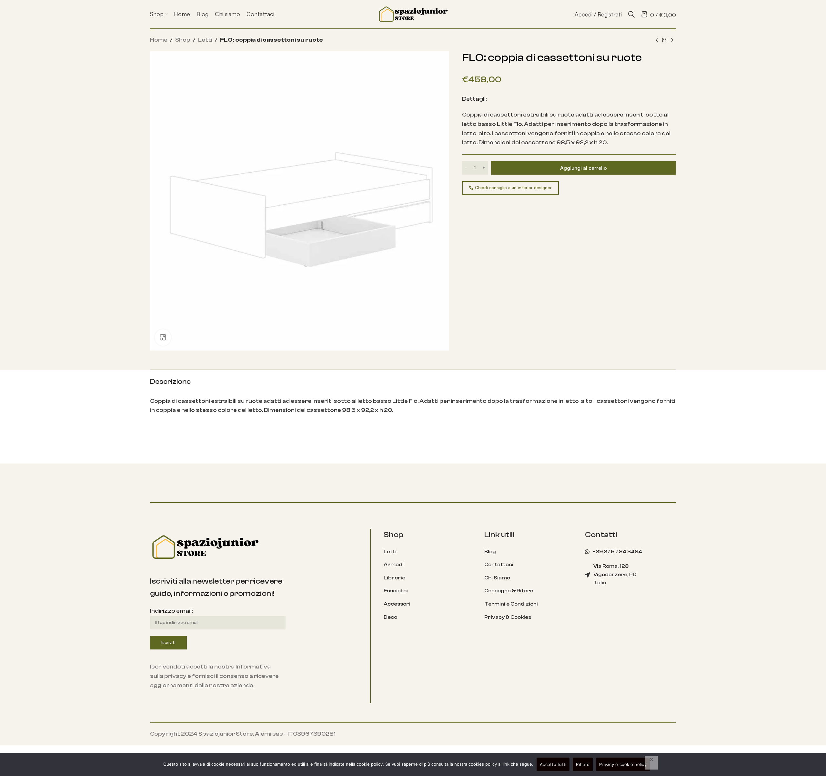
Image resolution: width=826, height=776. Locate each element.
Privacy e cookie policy (623, 764)
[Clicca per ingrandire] (163, 337)
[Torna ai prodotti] (664, 40)
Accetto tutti (553, 764)
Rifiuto (582, 764)
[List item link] (429, 552)
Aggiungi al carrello (583, 168)
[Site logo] (413, 13)
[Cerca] (631, 14)
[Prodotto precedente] (656, 40)
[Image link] (205, 546)
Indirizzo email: (171, 611)
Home (158, 39)
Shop (182, 39)
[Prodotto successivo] (672, 40)
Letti (205, 39)
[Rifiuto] (651, 763)
